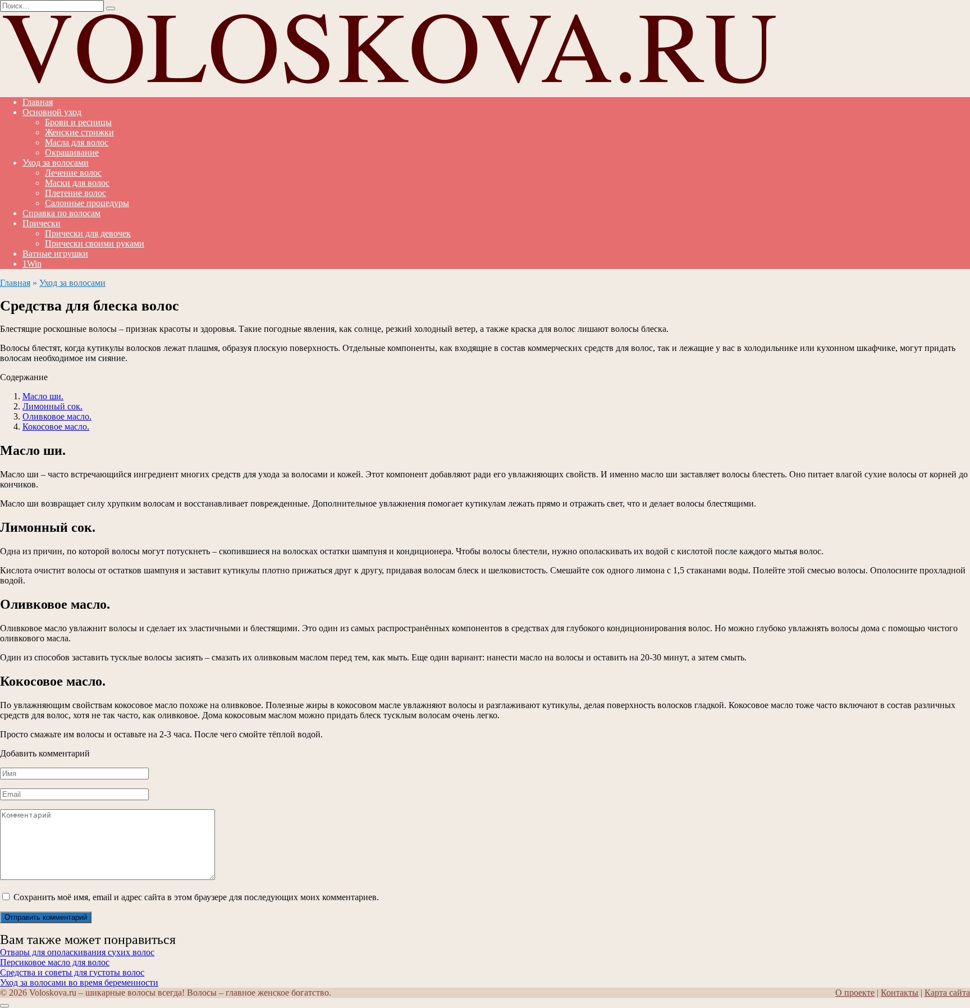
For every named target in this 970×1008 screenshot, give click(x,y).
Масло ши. (42, 396)
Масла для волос (76, 142)
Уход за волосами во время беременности (79, 982)
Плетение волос (75, 193)
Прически (41, 223)
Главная (37, 102)
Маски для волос (77, 183)
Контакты (899, 992)
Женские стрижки (79, 132)
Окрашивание (72, 152)
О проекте (855, 992)
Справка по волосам (61, 213)
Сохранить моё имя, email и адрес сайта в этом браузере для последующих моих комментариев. (196, 897)
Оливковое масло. (56, 416)
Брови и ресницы (78, 122)
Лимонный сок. (52, 406)
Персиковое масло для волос (54, 962)
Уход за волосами (55, 162)
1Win (32, 263)
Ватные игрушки (55, 253)
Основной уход (51, 112)
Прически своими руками (94, 243)
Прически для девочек (88, 233)
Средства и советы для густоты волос (72, 972)
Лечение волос (73, 172)
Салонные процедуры (87, 203)
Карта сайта (947, 992)
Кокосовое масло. (55, 426)
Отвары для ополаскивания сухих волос (77, 952)
